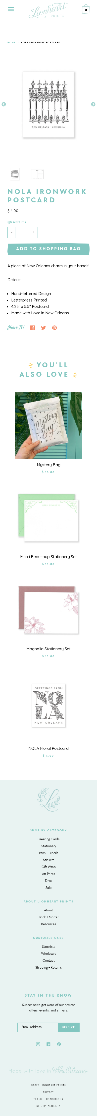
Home (11, 43)
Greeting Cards (48, 839)
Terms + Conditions (48, 1099)
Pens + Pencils (48, 853)
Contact (49, 961)
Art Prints (48, 874)
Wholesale (48, 954)
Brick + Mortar (48, 917)
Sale (48, 888)
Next (93, 104)
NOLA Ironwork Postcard (41, 43)
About (48, 910)
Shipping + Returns (48, 968)
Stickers (48, 860)
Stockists (48, 947)
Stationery (48, 846)
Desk (48, 881)
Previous (3, 104)
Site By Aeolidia (48, 1106)
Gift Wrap (49, 867)
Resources (48, 924)
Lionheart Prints (53, 1085)
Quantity (17, 222)
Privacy (48, 1092)
